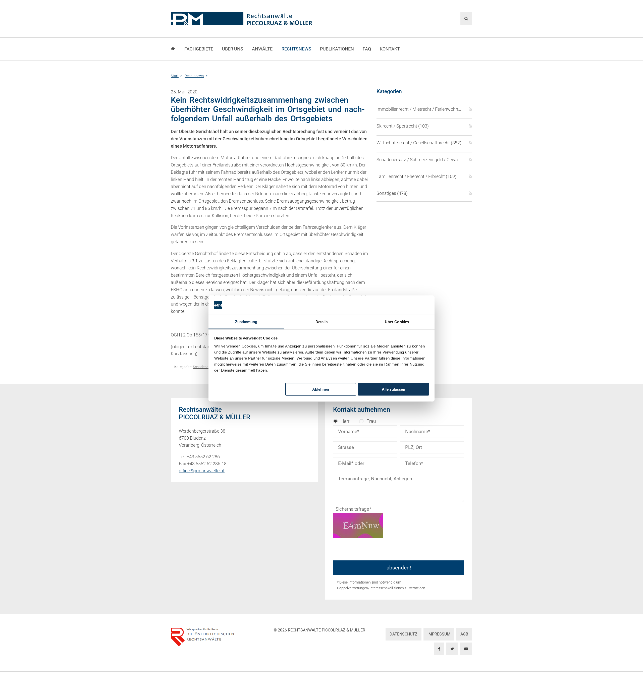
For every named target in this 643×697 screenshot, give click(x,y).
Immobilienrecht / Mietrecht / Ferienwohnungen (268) (420, 109)
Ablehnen (320, 389)
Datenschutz (403, 634)
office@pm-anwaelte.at (202, 470)
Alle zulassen (393, 389)
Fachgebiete (198, 48)
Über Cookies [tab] (397, 321)
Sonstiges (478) (392, 193)
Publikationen (337, 48)
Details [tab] (321, 321)
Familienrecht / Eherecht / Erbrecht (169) (416, 176)
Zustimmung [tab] (246, 321)
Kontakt (390, 48)
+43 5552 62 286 (203, 456)
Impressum (438, 634)
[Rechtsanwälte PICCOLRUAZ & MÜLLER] (270, 18)
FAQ (367, 48)
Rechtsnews (296, 48)
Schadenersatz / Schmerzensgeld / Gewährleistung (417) (420, 159)
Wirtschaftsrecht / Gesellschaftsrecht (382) (419, 142)
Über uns (232, 48)
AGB (464, 634)
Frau (371, 421)
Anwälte (262, 48)
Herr (345, 421)
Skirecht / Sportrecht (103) (403, 126)
